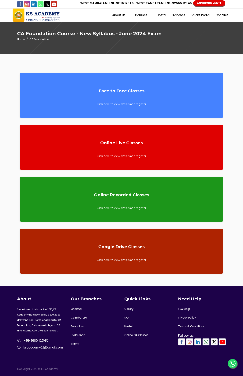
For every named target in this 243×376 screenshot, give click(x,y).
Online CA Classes (136, 335)
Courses (141, 15)
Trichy (75, 344)
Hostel (161, 15)
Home (21, 39)
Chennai (76, 309)
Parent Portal (200, 15)
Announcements (209, 3)
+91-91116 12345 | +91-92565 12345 (136, 3)
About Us (118, 15)
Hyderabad (78, 335)
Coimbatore (79, 317)
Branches (178, 15)
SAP (126, 317)
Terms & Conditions (191, 326)
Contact (221, 15)
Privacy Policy (187, 317)
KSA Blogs (184, 309)
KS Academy (49, 369)
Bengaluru (77, 326)
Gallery (128, 309)
